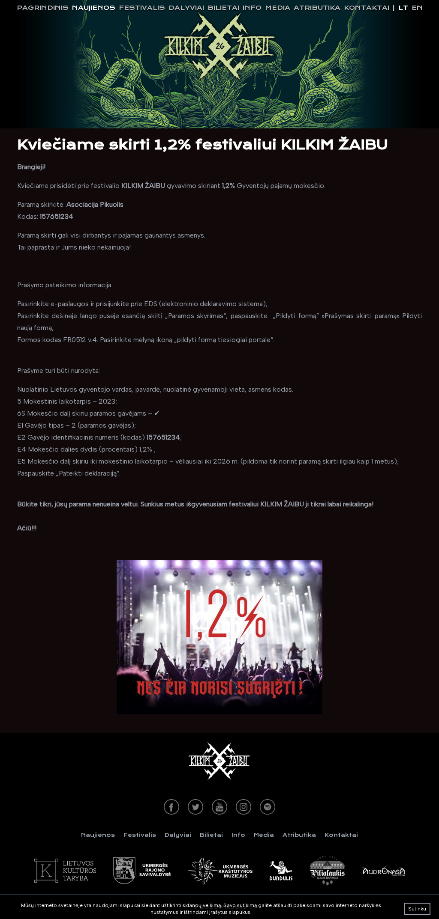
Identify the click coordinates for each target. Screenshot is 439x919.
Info (252, 8)
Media (277, 8)
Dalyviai (186, 8)
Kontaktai (366, 8)
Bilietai (223, 8)
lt (403, 8)
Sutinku (417, 909)
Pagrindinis (43, 8)
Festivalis (142, 8)
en (417, 8)
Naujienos (93, 8)
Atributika (317, 8)
